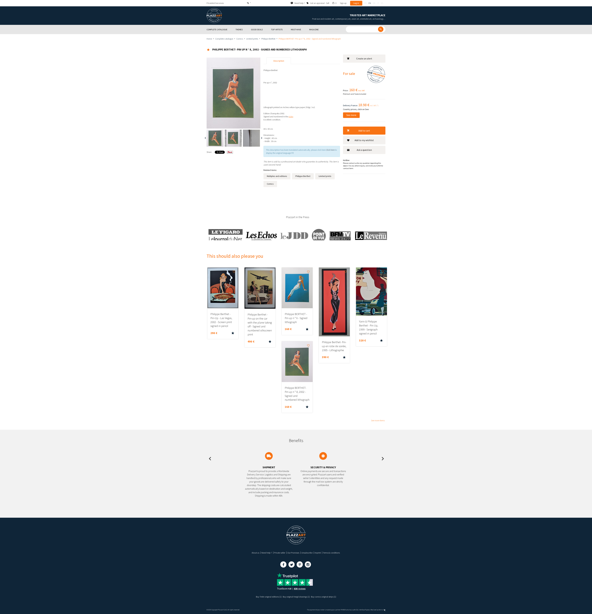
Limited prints (252, 38)
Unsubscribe (306, 552)
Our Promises (293, 552)
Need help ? (266, 552)
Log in (356, 3)
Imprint (318, 552)
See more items (378, 420)
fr (365, 3)
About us (255, 552)
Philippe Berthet (268, 38)
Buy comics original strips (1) (323, 596)
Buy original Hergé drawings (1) (296, 596)
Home (209, 38)
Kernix (381, 610)
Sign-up (343, 3)
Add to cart (364, 130)
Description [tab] (278, 60)
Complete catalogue (224, 38)
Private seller (279, 552)
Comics (239, 38)
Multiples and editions (277, 176)
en (369, 3)
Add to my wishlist (364, 140)
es (382, 3)
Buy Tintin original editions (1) (269, 596)
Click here (330, 149)
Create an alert (364, 58)
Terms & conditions (331, 552)
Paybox (367, 610)
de (374, 3)
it (378, 3)
